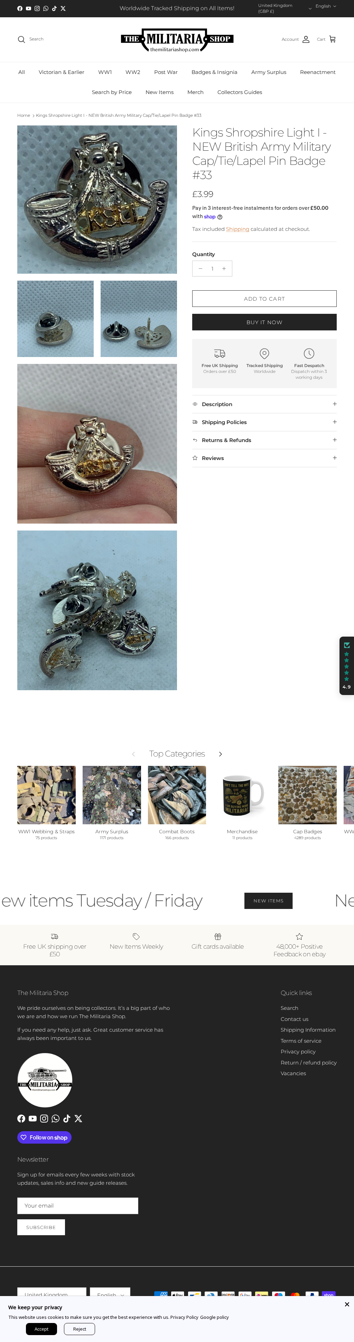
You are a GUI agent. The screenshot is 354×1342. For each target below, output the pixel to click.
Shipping (237, 229)
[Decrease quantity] (199, 268)
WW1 (105, 72)
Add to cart (264, 298)
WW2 (132, 72)
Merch (195, 92)
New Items (160, 92)
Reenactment (318, 72)
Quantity (203, 254)
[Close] (347, 1302)
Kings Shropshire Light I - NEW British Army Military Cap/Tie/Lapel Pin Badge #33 (119, 115)
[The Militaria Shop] (177, 39)
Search (289, 1008)
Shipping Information (308, 1029)
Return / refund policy (309, 1062)
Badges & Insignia (214, 72)
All (21, 72)
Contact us (294, 1019)
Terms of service (301, 1041)
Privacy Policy (184, 1317)
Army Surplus (268, 72)
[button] (346, 666)
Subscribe (41, 1227)
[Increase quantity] (226, 268)
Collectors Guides (239, 92)
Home (23, 115)
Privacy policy (298, 1051)
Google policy (214, 1317)
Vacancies (293, 1073)
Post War (166, 72)
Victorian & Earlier (61, 72)
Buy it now (264, 322)
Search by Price (112, 92)
